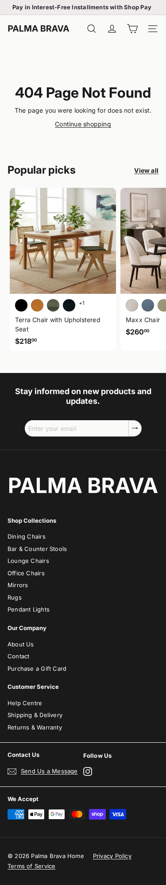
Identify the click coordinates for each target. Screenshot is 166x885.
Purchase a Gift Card (37, 668)
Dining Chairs (27, 536)
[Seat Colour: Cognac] (37, 305)
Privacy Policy (112, 855)
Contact (18, 656)
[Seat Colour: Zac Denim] (148, 305)
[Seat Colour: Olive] (53, 305)
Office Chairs (26, 573)
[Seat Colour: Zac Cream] (132, 305)
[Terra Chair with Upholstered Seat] (63, 269)
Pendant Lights (29, 609)
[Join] (135, 428)
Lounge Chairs (28, 560)
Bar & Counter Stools (37, 548)
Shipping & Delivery (35, 714)
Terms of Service (31, 866)
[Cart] (132, 29)
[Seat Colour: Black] (21, 305)
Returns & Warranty (35, 727)
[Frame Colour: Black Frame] (69, 305)
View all (146, 170)
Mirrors (18, 585)
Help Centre (25, 702)
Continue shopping (83, 124)
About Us (21, 644)
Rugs (15, 597)
